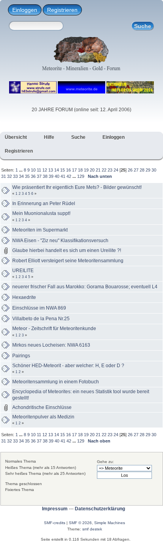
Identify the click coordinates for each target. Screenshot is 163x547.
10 (33, 170)
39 (51, 176)
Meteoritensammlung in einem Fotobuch (55, 382)
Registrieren (62, 10)
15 (62, 170)
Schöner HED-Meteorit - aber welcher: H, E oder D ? (68, 365)
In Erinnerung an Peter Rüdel (43, 203)
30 (154, 170)
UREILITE (23, 270)
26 (130, 170)
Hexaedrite (24, 297)
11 (39, 170)
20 (92, 170)
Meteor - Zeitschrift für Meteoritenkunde (54, 328)
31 (3, 176)
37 (39, 176)
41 (63, 176)
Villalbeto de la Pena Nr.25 (41, 318)
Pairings (21, 355)
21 (98, 170)
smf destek (92, 529)
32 (9, 176)
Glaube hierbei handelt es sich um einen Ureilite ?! (66, 250)
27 (136, 170)
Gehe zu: (105, 461)
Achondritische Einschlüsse (42, 407)
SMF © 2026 (80, 523)
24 (116, 170)
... (21, 170)
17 (74, 170)
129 (80, 176)
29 (148, 170)
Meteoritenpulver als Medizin (43, 417)
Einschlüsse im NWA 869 (39, 308)
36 (33, 176)
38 (45, 176)
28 (142, 170)
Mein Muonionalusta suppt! (41, 213)
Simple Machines (109, 523)
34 (21, 176)
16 (68, 170)
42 (68, 176)
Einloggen (24, 10)
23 (110, 170)
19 (86, 170)
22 (104, 170)
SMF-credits (54, 523)
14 (56, 170)
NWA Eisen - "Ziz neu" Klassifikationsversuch (60, 240)
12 (44, 170)
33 (15, 176)
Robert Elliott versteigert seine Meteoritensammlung (67, 260)
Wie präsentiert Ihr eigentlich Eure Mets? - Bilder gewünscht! (77, 187)
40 (57, 176)
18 (80, 170)
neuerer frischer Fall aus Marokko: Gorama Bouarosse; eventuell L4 (84, 286)
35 (27, 176)
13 (50, 170)
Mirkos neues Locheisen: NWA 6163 (51, 345)
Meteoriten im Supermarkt (40, 230)
